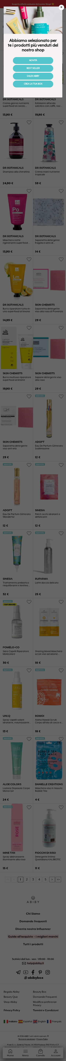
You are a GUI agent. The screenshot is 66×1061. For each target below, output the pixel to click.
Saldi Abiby (33, 76)
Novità (33, 60)
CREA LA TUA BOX (33, 84)
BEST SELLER (33, 68)
